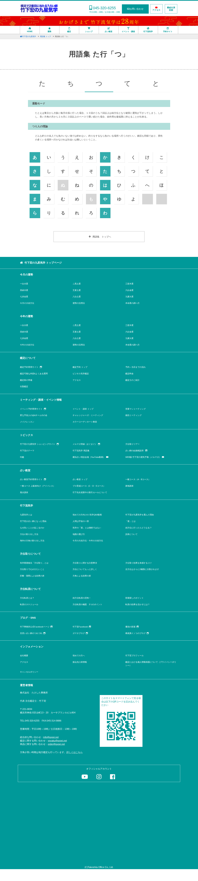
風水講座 (24, 492)
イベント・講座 (128, 31)
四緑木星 (24, 290)
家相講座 (129, 486)
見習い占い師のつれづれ (31, 633)
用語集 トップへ (101, 236)
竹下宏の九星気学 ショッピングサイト (38, 444)
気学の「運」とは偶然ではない (87, 528)
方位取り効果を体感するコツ (138, 563)
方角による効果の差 (82, 576)
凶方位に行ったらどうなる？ (138, 528)
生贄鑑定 (24, 386)
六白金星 (129, 290)
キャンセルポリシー (29, 672)
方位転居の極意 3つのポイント (87, 604)
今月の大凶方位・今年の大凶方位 (88, 540)
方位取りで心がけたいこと (32, 569)
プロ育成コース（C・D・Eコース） (89, 486)
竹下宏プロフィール (134, 655)
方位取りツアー (132, 444)
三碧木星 (129, 284)
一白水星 (24, 284)
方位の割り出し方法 (29, 534)
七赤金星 (24, 296)
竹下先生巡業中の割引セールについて (90, 492)
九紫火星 (129, 296)
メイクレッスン (27, 422)
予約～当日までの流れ (135, 367)
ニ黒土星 (77, 284)
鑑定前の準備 (26, 380)
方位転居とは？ (27, 598)
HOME (30, 31)
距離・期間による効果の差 (32, 576)
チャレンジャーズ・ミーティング (88, 415)
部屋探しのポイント (134, 598)
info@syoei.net (51, 737)
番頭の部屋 (130, 627)
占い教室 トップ (80, 479)
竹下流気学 (148, 31)
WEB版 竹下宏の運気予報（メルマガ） (143, 457)
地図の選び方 (79, 534)
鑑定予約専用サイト (29, 367)
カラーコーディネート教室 (85, 422)
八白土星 (77, 296)
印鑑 (22, 457)
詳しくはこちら (74, 752)
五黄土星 (77, 290)
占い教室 (108, 31)
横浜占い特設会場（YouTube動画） (89, 457)
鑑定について (28, 357)
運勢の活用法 (79, 303)
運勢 (49, 31)
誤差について (131, 534)
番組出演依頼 (171, 8)
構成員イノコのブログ (135, 633)
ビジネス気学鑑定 (81, 373)
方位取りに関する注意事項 (85, 563)
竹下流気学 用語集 (81, 450)
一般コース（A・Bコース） (137, 479)
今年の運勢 (26, 316)
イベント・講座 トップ (83, 409)
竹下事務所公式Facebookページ (34, 627)
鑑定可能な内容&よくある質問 (34, 373)
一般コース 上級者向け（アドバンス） (37, 486)
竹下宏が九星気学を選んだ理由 (139, 515)
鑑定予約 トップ (80, 367)
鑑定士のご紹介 (132, 380)
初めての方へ (79, 655)
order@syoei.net (56, 744)
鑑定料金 (129, 373)
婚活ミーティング (133, 415)
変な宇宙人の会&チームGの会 (33, 415)
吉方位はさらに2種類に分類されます (142, 569)
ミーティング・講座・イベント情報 (41, 399)
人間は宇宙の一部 (81, 521)
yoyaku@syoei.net (57, 740)
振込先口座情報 (80, 662)
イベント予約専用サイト (31, 409)
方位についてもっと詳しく (85, 569)
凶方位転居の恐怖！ (82, 598)
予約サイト (167, 31)
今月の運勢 (26, 274)
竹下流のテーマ (27, 450)
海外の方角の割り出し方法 (32, 540)
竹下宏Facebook (80, 627)
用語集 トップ (45, 36)
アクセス (156, 10)
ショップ (89, 31)
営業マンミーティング (135, 409)
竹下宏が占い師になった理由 (33, 521)
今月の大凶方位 (27, 303)
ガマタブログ (79, 633)
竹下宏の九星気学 (29, 36)
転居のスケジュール (29, 604)
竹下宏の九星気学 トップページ (43, 262)
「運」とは (130, 521)
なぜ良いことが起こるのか (32, 528)
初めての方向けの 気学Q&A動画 (87, 515)
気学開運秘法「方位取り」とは (34, 563)
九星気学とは (26, 515)
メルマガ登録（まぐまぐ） (85, 444)
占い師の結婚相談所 (134, 450)
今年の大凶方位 (27, 345)
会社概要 (24, 655)
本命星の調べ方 (132, 303)
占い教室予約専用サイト (31, 479)
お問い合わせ (136, 9)
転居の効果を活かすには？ (137, 604)
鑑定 (69, 31)
